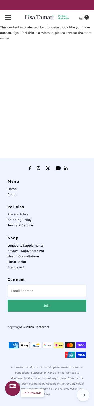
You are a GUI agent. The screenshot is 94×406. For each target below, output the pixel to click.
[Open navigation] (8, 17)
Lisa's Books (17, 262)
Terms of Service (20, 225)
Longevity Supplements (26, 245)
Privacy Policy (18, 214)
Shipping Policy (19, 220)
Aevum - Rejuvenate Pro (26, 251)
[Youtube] (58, 168)
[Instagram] (38, 168)
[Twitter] (48, 168)
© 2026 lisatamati (36, 327)
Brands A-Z (16, 267)
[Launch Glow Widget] (12, 388)
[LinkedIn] (66, 169)
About (12, 194)
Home (12, 189)
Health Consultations (24, 256)
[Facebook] (30, 168)
